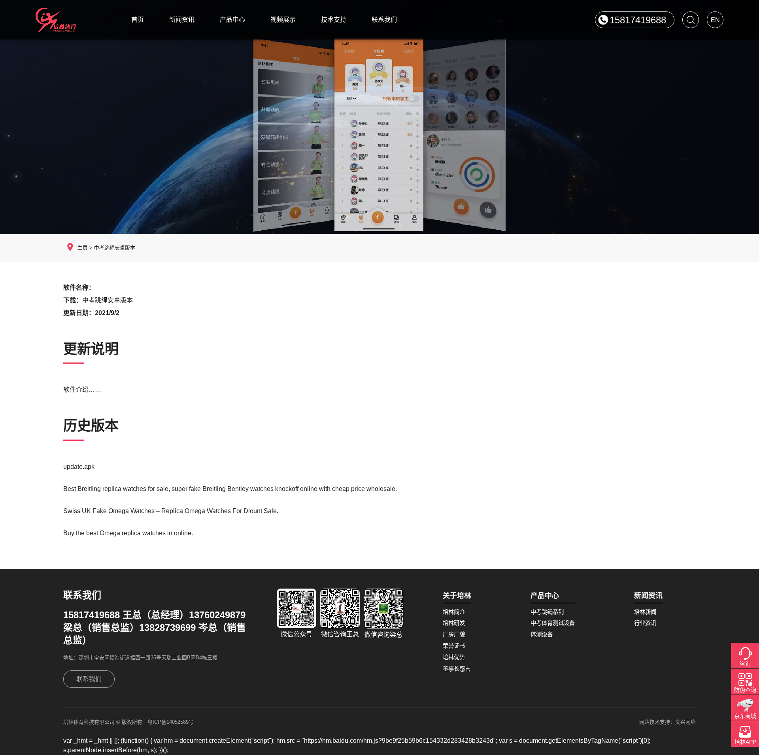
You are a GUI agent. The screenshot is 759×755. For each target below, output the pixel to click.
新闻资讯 (181, 19)
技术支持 (333, 19)
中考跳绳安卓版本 (114, 248)
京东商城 (745, 716)
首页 (137, 19)
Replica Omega (183, 511)
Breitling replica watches (111, 488)
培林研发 (454, 623)
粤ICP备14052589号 (170, 722)
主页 (82, 248)
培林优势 (454, 657)
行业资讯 (645, 623)
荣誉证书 (454, 646)
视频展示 (283, 19)
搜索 (690, 19)
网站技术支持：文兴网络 (667, 722)
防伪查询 (745, 690)
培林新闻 (645, 612)
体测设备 (542, 634)
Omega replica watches (133, 533)
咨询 (745, 664)
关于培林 (457, 596)
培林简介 (454, 612)
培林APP (745, 742)
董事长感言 (456, 669)
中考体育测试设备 (553, 623)
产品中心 (232, 19)
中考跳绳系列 (547, 612)
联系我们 (384, 19)
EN (715, 20)
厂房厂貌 (454, 634)
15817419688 (638, 20)
